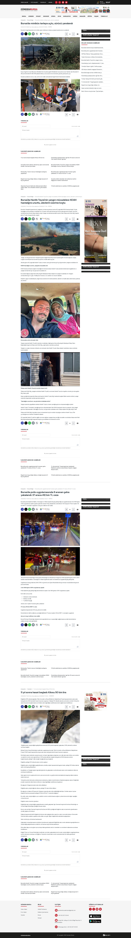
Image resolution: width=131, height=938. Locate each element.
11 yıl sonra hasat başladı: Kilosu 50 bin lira (44, 689)
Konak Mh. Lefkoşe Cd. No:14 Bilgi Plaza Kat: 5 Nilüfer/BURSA (68, 921)
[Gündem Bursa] (29, 9)
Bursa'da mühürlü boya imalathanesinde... (92, 47)
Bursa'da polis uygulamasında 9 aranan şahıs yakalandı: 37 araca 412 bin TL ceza (55, 489)
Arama (50, 2)
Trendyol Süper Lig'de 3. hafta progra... (91, 66)
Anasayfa (23, 20)
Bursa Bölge (30, 20)
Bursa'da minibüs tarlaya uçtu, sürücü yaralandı (47, 20)
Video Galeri (24, 2)
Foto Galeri (34, 2)
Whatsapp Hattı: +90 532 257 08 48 (67, 927)
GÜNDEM (31, 16)
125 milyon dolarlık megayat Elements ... (92, 69)
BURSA (24, 16)
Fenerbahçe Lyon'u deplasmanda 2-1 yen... (92, 63)
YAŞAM (96, 16)
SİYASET (38, 16)
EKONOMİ (46, 16)
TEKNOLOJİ (104, 16)
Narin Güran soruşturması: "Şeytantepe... (92, 91)
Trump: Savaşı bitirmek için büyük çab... (92, 79)
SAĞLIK (75, 16)
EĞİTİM (90, 16)
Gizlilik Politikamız (42, 909)
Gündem (29, 689)
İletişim (40, 918)
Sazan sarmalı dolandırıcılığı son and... (91, 88)
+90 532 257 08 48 (63, 915)
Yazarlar (43, 2)
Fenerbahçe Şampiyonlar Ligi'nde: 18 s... (92, 75)
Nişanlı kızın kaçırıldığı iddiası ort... (90, 85)
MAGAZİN (82, 16)
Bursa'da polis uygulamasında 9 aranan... (92, 51)
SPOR (59, 16)
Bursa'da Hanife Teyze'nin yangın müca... (92, 60)
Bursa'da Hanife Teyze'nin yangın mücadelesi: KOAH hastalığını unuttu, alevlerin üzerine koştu (58, 196)
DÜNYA (53, 16)
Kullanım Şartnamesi (43, 912)
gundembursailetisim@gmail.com (67, 910)
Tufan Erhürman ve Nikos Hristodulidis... (92, 57)
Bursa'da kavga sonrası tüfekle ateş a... (91, 72)
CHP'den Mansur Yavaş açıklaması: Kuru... (92, 54)
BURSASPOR (67, 16)
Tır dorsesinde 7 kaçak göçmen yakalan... (92, 82)
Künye (39, 915)
